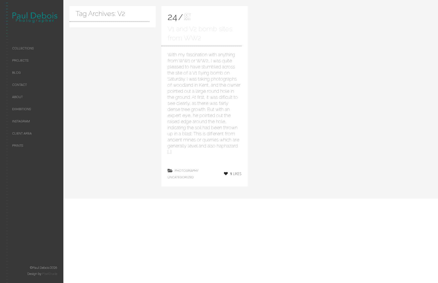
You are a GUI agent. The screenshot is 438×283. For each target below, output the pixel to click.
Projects (20, 60)
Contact (19, 85)
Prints (17, 145)
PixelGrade (49, 274)
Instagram (21, 121)
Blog (16, 72)
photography (186, 171)
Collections (23, 48)
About (17, 97)
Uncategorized (181, 177)
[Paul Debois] (34, 18)
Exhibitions (21, 109)
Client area (22, 133)
